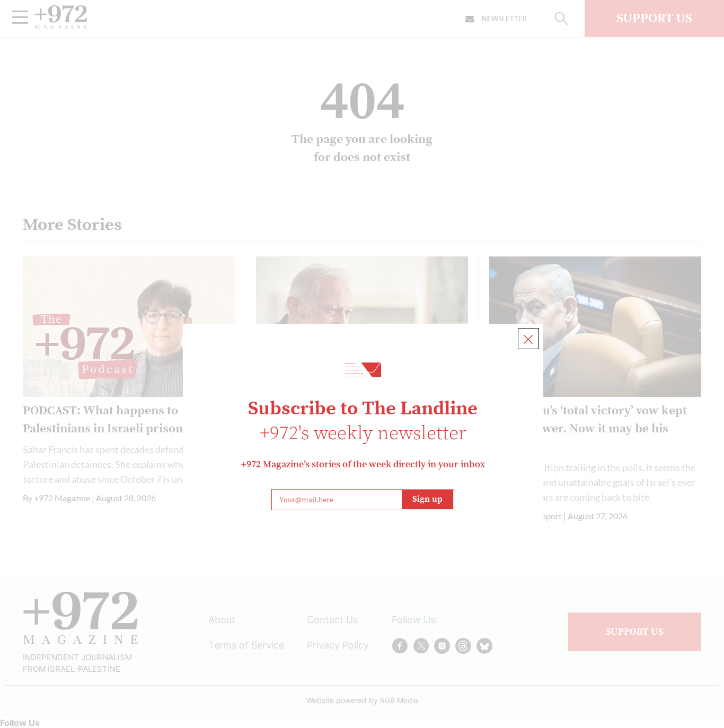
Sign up (427, 499)
